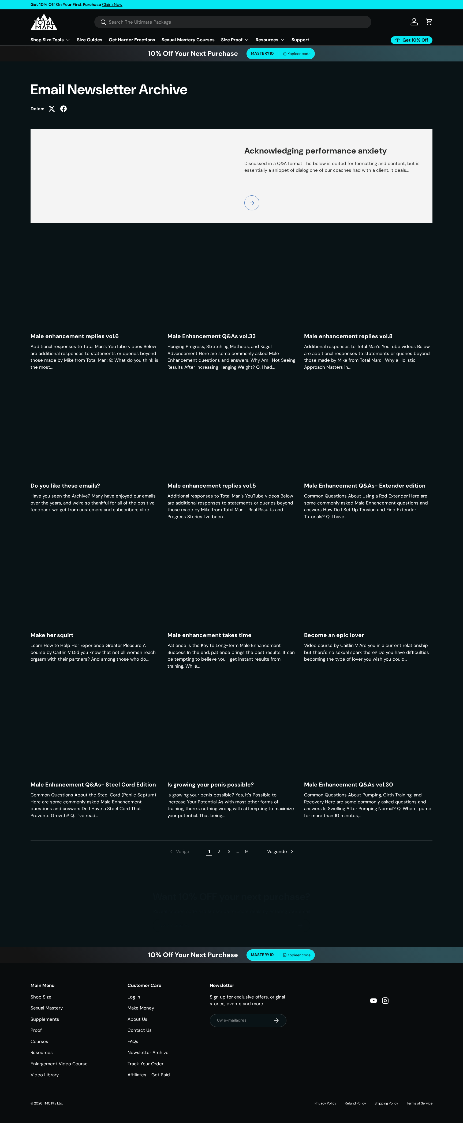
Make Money (141, 1008)
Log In (134, 997)
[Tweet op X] (52, 109)
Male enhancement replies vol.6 (75, 336)
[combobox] (232, 22)
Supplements (45, 1019)
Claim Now (112, 4)
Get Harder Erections (132, 40)
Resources (42, 1052)
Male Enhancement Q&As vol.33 (211, 336)
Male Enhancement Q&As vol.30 (348, 784)
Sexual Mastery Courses (188, 40)
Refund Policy (355, 1103)
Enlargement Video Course (59, 1064)
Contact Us (140, 1030)
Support (300, 40)
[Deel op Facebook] (63, 109)
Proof (36, 1030)
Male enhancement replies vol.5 (211, 485)
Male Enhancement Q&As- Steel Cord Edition (93, 784)
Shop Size (41, 997)
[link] (179, 851)
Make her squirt (52, 635)
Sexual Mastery (47, 1008)
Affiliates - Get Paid (149, 1075)
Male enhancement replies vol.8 (348, 336)
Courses (39, 1041)
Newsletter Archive (148, 1052)
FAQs (133, 1041)
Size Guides (89, 40)
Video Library (45, 1075)
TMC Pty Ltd (52, 1103)
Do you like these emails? (65, 485)
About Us (137, 1019)
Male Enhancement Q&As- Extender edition (364, 485)
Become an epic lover (334, 635)
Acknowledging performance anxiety (315, 150)
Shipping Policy (386, 1103)
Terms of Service (419, 1103)
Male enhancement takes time (209, 635)
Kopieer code (299, 53)
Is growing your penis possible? (210, 784)
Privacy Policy (325, 1103)
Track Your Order (145, 1064)
